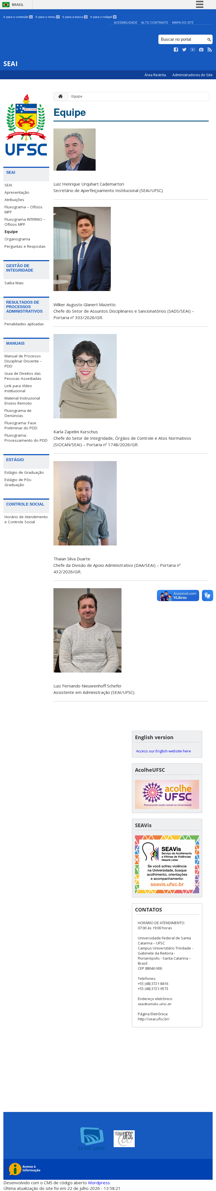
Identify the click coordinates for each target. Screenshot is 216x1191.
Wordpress (99, 1182)
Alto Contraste (154, 22)
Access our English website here (163, 751)
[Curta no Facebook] (176, 50)
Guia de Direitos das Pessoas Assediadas (22, 376)
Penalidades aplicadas (24, 323)
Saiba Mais (14, 282)
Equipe (11, 231)
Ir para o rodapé (103, 17)
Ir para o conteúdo (17, 17)
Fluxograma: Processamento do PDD (26, 438)
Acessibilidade (125, 22)
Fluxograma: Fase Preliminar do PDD (20, 425)
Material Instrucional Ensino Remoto (22, 401)
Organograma (17, 239)
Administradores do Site (192, 75)
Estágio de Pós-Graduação (18, 482)
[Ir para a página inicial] (59, 96)
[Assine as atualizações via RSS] (210, 50)
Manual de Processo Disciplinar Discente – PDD (23, 361)
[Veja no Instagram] (201, 50)
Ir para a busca (74, 17)
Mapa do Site (183, 22)
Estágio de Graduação (24, 472)
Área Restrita (156, 75)
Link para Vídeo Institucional (18, 388)
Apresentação (16, 192)
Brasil (18, 4)
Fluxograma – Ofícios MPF (23, 209)
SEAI (8, 185)
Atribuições (14, 199)
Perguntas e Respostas (25, 246)
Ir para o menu (47, 17)
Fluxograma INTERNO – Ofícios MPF (24, 222)
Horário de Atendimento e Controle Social (26, 519)
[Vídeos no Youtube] (193, 50)
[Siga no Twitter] (184, 50)
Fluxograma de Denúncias (18, 413)
